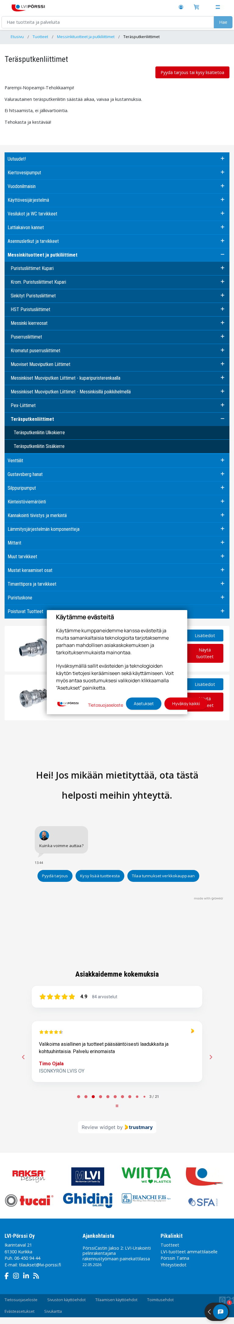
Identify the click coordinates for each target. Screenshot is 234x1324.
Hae (223, 22)
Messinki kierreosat (29, 323)
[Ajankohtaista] (37, 1277)
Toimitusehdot (160, 1299)
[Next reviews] (210, 1057)
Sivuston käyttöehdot (66, 1299)
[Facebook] (8, 1277)
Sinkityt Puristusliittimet (33, 296)
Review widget (98, 1127)
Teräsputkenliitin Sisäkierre (39, 446)
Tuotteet (40, 36)
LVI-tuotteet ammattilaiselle (189, 1252)
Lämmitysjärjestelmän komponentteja (44, 529)
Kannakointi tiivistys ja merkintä (37, 515)
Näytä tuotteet (205, 653)
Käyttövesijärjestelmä (28, 200)
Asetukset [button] (144, 703)
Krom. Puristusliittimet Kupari (38, 282)
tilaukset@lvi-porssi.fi (40, 1265)
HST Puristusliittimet (30, 309)
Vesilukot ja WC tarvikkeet (32, 214)
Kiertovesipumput (24, 173)
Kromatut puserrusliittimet (35, 350)
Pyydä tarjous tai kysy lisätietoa (192, 72)
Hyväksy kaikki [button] (186, 703)
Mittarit (14, 543)
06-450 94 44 (27, 1258)
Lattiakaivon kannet (26, 227)
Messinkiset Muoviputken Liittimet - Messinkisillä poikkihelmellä (71, 392)
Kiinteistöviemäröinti (27, 502)
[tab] (78, 1096)
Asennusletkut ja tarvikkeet (33, 241)
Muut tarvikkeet (22, 556)
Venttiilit (15, 460)
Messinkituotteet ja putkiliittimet (86, 36)
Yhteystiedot (173, 1265)
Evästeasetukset (19, 1311)
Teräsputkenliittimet (141, 36)
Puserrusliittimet (26, 337)
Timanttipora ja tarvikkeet (32, 584)
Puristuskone (20, 598)
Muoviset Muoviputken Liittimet (40, 364)
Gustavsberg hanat (25, 474)
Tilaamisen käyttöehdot (116, 1299)
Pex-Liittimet (23, 405)
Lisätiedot (205, 635)
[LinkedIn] (27, 1277)
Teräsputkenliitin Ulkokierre (39, 432)
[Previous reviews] (23, 1057)
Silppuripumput (22, 488)
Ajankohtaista (98, 1236)
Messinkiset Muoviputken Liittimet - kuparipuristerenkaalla (65, 378)
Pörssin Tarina (175, 1258)
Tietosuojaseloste (21, 1299)
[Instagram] (17, 1277)
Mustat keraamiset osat (30, 570)
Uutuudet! (17, 159)
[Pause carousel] (117, 1106)
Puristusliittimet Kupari (32, 268)
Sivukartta (53, 1311)
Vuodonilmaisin (22, 186)
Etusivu (17, 36)
